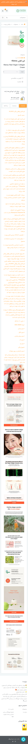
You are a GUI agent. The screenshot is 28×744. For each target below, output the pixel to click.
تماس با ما (11, 709)
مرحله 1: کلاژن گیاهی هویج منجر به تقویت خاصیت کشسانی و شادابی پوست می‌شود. (14, 197)
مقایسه (19, 82)
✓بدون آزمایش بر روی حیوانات (17, 351)
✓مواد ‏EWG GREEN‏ (20, 325)
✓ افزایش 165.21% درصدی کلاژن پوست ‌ (14, 235)
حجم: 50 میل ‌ (21, 115)
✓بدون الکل (22, 332)
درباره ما (25, 712)
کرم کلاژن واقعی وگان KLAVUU (17, 111)
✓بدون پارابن (21, 329)
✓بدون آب (22, 340)
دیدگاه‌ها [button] (6, 106)
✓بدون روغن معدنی (20, 336)
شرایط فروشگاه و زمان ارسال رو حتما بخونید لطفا (8, 714)
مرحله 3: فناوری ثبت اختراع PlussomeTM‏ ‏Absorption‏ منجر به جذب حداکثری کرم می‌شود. (14, 212)
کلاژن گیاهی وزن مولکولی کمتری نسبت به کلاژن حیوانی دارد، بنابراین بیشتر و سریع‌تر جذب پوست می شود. (14, 177)
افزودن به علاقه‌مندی (16, 78)
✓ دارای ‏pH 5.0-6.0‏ (20, 321)
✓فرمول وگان (21, 347)
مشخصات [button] (23, 106)
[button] (6, 10)
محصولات (24, 709)
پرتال (10, 739)
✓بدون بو (22, 344)
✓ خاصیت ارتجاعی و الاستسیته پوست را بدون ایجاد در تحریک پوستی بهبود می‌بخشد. (14, 247)
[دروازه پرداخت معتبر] (24, 727)
